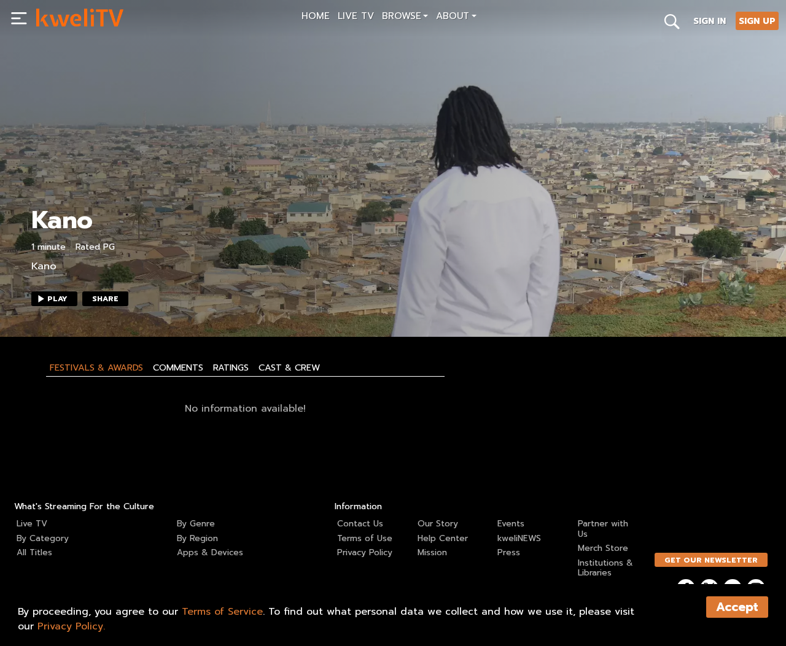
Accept (737, 607)
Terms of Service (222, 611)
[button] (405, 17)
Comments (178, 367)
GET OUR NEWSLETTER (711, 560)
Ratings (231, 367)
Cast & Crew (289, 367)
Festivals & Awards (96, 367)
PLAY (57, 298)
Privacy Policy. (71, 626)
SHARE (105, 298)
